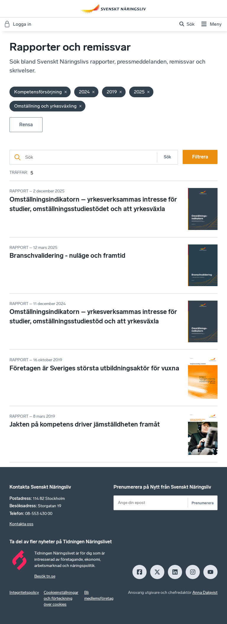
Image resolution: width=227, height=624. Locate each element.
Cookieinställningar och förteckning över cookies (61, 598)
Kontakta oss (21, 523)
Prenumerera (203, 503)
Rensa (26, 124)
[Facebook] (139, 572)
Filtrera (200, 157)
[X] (157, 572)
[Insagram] (193, 572)
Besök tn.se (44, 576)
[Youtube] (210, 572)
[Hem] (113, 8)
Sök (167, 157)
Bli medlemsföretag (99, 595)
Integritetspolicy (24, 592)
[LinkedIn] (175, 572)
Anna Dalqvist (205, 592)
